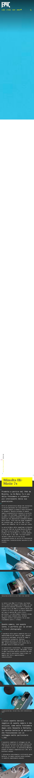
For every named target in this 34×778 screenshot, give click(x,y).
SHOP (13, 10)
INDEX (18, 10)
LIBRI (3, 10)
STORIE (9, 10)
